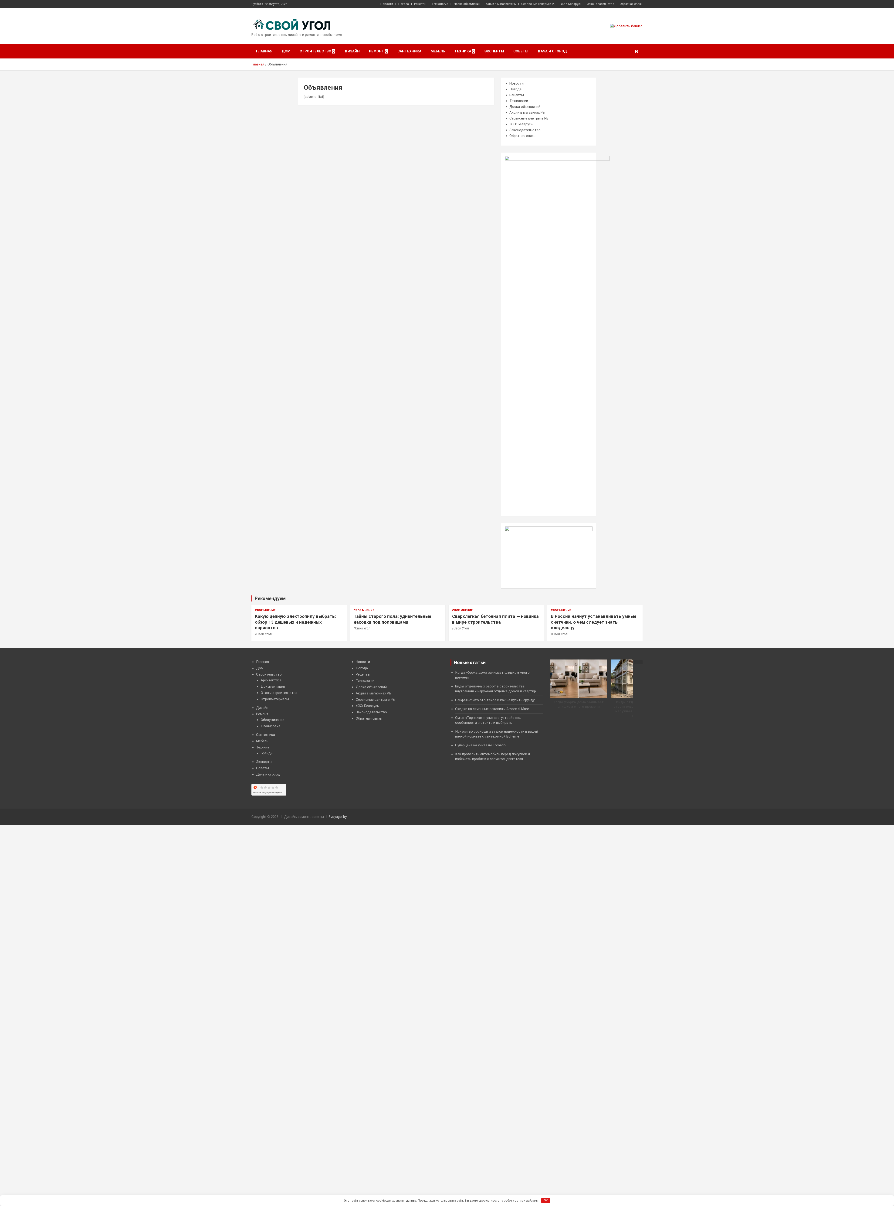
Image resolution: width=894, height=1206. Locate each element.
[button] (640, 662)
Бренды (267, 753)
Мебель (438, 51)
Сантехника (409, 51)
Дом (286, 51)
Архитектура (271, 680)
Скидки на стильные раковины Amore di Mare (492, 709)
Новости (386, 4)
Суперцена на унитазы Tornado (480, 745)
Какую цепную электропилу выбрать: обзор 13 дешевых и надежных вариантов (295, 622)
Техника (462, 51)
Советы (520, 51)
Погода (403, 4)
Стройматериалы (275, 699)
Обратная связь (631, 4)
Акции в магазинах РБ (501, 4)
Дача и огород (552, 51)
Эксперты (494, 51)
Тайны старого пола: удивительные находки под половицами (392, 619)
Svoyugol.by (337, 817)
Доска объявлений (467, 4)
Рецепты (420, 4)
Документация (273, 686)
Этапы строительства (279, 693)
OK (546, 1200)
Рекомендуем (270, 598)
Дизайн (352, 51)
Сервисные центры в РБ (538, 4)
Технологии (440, 4)
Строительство (315, 51)
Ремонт (376, 51)
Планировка (270, 726)
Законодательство (600, 4)
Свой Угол (264, 634)
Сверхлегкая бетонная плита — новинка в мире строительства (495, 619)
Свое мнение (265, 610)
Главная (264, 51)
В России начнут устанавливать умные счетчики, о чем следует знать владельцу (593, 622)
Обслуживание (272, 720)
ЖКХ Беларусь (571, 4)
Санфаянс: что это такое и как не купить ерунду (495, 700)
